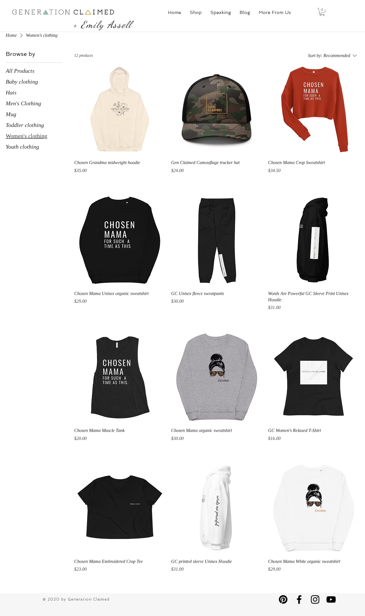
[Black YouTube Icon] (331, 599)
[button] (195, 12)
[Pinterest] (283, 599)
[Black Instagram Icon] (315, 599)
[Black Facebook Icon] (299, 599)
